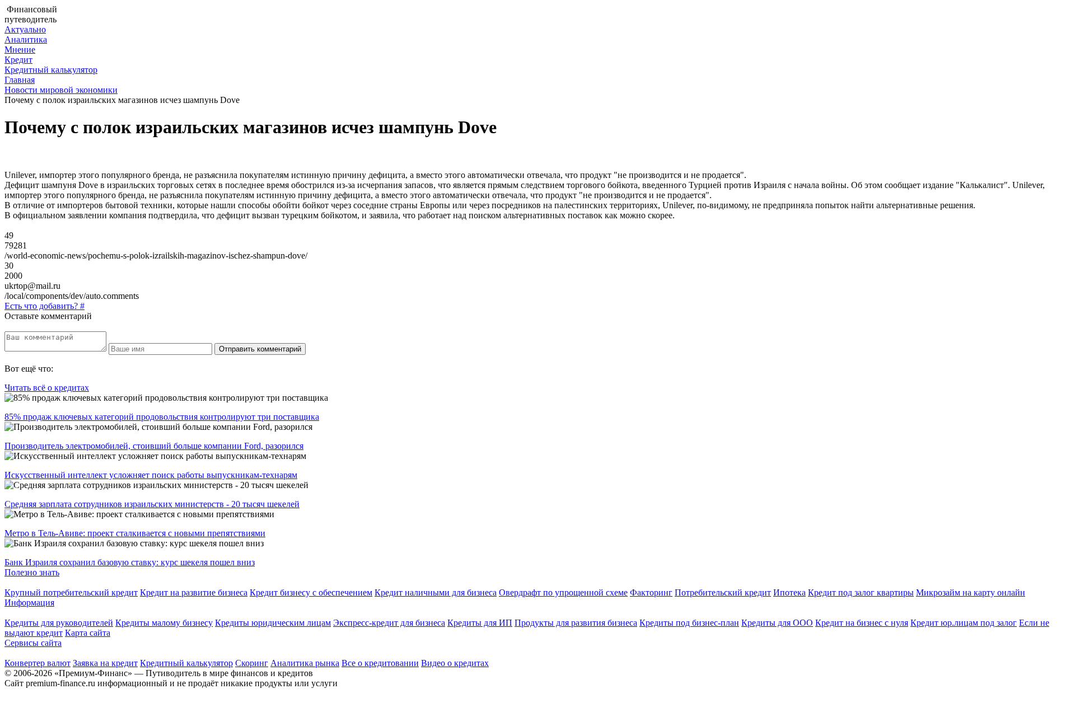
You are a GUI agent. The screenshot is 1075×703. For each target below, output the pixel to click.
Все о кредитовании (380, 663)
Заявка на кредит (105, 663)
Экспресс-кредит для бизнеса (389, 622)
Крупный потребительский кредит (71, 592)
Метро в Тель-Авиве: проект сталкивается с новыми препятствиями (134, 533)
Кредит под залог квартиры (861, 592)
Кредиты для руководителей (58, 622)
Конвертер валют (37, 663)
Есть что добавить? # (44, 306)
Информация (29, 602)
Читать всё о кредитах (46, 387)
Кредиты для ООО (777, 622)
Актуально (25, 29)
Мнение (19, 49)
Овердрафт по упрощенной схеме (563, 592)
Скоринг (251, 663)
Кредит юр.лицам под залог (963, 622)
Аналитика (25, 39)
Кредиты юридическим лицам (273, 622)
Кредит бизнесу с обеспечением (311, 592)
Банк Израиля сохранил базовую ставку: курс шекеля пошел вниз (129, 562)
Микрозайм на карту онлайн (970, 592)
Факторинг (651, 592)
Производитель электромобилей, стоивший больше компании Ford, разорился (153, 446)
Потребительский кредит (723, 592)
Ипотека (789, 592)
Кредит (18, 59)
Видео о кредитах (455, 663)
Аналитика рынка (304, 663)
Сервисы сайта (33, 643)
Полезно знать (31, 572)
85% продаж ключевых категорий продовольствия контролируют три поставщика (161, 416)
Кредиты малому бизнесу (164, 622)
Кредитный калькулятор (50, 69)
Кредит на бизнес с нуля (861, 622)
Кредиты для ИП (479, 622)
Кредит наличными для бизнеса (436, 592)
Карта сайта (87, 633)
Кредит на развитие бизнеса (193, 592)
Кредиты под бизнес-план (689, 622)
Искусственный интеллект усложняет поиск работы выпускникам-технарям (150, 475)
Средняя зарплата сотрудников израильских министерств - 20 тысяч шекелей (152, 504)
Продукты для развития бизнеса (576, 622)
